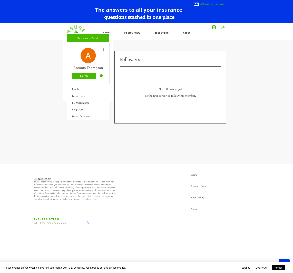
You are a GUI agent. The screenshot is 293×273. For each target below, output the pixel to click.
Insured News (198, 186)
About (194, 208)
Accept (278, 267)
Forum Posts (78, 96)
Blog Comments (80, 102)
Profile (75, 89)
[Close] (289, 267)
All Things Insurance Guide (50, 222)
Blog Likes (77, 109)
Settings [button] (245, 267)
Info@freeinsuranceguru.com (211, 3)
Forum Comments (82, 116)
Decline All (261, 267)
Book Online (197, 197)
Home (194, 174)
